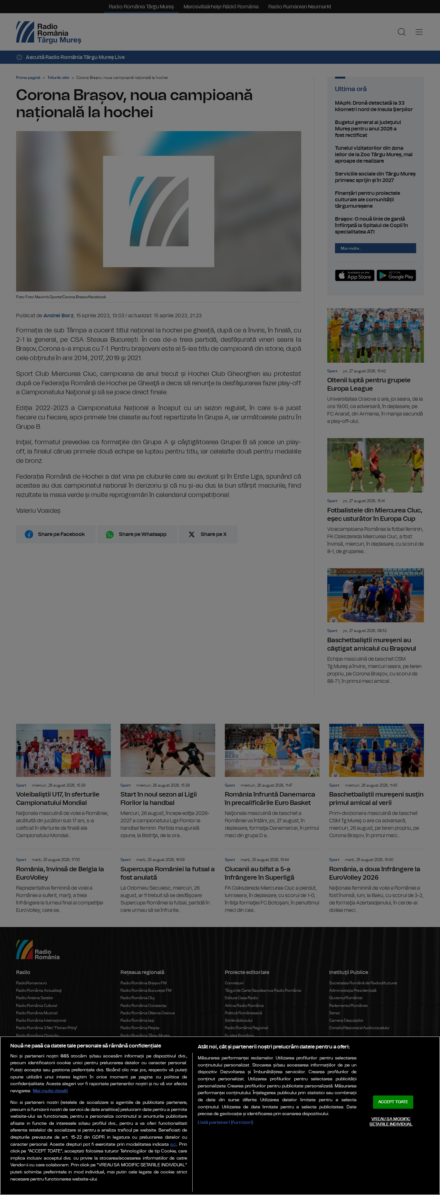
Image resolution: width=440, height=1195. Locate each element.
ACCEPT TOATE (393, 1102)
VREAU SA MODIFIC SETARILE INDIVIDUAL (390, 1121)
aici (173, 1144)
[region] (220, 1115)
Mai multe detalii (50, 1090)
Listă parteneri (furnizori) (225, 1122)
